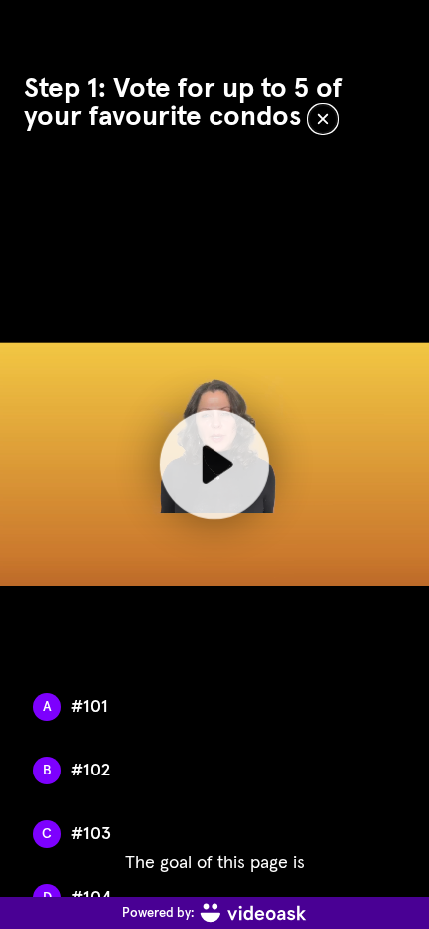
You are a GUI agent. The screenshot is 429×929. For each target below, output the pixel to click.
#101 (89, 707)
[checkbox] (212, 707)
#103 (91, 834)
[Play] (214, 464)
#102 (90, 770)
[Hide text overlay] (323, 119)
